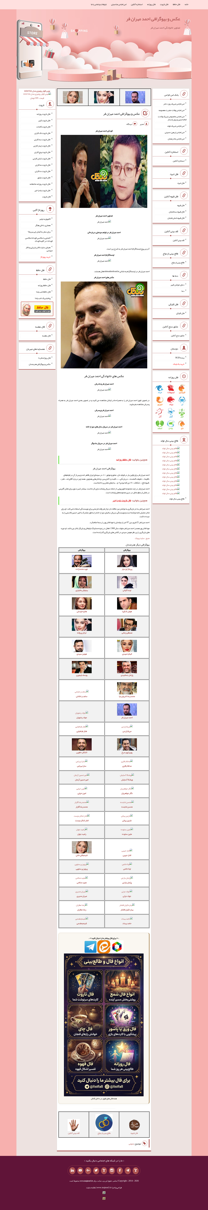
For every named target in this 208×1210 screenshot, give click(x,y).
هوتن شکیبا (127, 611)
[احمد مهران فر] (135, 98)
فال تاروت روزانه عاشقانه (40, 184)
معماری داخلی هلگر (43, 225)
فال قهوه (180, 205)
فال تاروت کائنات (43, 127)
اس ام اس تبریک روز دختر (173, 104)
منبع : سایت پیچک (142, 538)
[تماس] (104, 1170)
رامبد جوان (81, 834)
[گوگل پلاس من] (88, 1170)
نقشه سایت (91, 1187)
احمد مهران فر (127, 717)
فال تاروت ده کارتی (43, 171)
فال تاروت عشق (44, 177)
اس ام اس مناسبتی (118, 4)
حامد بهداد (126, 923)
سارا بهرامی (81, 766)
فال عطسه (46, 335)
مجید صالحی (82, 882)
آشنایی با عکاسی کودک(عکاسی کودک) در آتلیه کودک (39, 239)
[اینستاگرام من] (112, 1170)
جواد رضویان (81, 717)
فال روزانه (151, 4)
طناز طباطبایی (81, 731)
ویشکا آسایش (127, 779)
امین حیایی (82, 793)
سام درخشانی (81, 696)
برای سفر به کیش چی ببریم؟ (39, 231)
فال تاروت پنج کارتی (42, 152)
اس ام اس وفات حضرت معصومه (171, 110)
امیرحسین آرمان (81, 779)
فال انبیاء (180, 183)
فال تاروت (164, 4)
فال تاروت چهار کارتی (42, 146)
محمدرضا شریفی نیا (127, 696)
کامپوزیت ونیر (45, 219)
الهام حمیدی (127, 654)
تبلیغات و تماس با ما (99, 4)
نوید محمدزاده (82, 569)
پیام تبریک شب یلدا (43, 298)
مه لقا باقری (127, 766)
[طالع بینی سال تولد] (171, 471)
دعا (183, 291)
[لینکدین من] (72, 1170)
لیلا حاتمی (127, 869)
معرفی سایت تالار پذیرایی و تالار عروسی (39, 249)
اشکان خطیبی (81, 752)
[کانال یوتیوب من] (80, 1170)
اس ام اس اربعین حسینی (174, 132)
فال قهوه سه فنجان (176, 211)
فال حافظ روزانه (44, 285)
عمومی (131, 1144)
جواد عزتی (127, 896)
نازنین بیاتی (127, 820)
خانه (186, 4)
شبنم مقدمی (82, 923)
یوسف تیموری (81, 675)
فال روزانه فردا (44, 358)
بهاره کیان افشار (127, 909)
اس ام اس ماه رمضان (176, 138)
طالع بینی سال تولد (176, 498)
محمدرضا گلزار (82, 807)
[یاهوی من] (136, 1170)
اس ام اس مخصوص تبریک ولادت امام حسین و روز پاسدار (172, 118)
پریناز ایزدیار (127, 569)
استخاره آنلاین (137, 4)
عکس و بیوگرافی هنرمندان (40, 364)
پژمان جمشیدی (127, 675)
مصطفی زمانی (127, 633)
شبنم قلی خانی (82, 855)
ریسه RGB (179, 357)
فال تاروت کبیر (44, 120)
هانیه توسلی (82, 611)
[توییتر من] (96, 1170)
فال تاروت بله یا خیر (42, 190)
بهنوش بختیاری (82, 590)
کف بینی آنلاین (178, 240)
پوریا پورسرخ (127, 752)
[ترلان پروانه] (104, 98)
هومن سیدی (82, 654)
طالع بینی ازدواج (177, 262)
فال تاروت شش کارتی (42, 158)
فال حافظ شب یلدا (43, 292)
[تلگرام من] (128, 1170)
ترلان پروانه (81, 633)
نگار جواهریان (127, 793)
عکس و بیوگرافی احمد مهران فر (153, 18)
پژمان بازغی (127, 882)
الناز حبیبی (127, 855)
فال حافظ (176, 4)
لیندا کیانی (127, 590)
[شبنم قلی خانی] (73, 98)
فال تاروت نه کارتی (43, 165)
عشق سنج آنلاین (177, 335)
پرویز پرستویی (82, 869)
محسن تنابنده (127, 807)
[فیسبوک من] (120, 1170)
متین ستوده (127, 834)
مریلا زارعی (127, 731)
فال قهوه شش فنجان (175, 218)
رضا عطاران (81, 909)
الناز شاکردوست (81, 820)
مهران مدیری (82, 896)
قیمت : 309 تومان (37, 94)
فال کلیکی (180, 313)
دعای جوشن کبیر (177, 284)
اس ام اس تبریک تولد (175, 126)
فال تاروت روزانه (44, 114)
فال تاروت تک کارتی (42, 133)
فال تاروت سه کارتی (42, 139)
